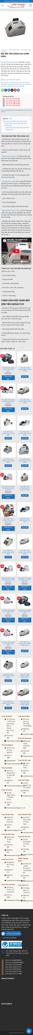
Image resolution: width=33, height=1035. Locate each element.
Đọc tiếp (24, 376)
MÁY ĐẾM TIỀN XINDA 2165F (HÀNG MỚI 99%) (24, 612)
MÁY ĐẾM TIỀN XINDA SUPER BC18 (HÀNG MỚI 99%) (8, 401)
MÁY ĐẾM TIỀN (14, 50)
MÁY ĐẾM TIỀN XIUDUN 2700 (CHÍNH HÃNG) (8, 461)
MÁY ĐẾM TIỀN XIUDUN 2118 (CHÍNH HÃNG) (8, 703)
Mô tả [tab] (3, 111)
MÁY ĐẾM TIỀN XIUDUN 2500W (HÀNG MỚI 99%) (25, 488)
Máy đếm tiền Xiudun (9, 181)
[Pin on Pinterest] (15, 90)
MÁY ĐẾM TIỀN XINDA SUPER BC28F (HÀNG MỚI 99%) (8, 579)
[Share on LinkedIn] (18, 90)
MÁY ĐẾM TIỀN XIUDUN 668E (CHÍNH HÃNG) (24, 401)
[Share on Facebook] (5, 90)
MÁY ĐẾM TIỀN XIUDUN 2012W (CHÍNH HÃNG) (24, 703)
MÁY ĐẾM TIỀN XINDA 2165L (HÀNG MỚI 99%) (8, 369)
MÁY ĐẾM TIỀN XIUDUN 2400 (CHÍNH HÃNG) (8, 552)
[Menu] (2, 5)
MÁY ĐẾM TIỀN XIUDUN (13, 79)
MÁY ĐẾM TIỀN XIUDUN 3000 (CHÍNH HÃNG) (24, 433)
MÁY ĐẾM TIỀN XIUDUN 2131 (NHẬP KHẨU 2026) (8, 520)
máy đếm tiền (7, 82)
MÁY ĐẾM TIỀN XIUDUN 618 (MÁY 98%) (24, 520)
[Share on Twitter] (8, 90)
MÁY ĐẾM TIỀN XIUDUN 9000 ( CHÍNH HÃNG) (24, 369)
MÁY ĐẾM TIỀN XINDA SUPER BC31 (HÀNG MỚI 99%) (24, 579)
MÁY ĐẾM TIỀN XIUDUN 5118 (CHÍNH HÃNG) (25, 552)
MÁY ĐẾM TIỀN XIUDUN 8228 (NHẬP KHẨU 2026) (25, 644)
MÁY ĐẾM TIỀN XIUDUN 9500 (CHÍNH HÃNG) (24, 461)
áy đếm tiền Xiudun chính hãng (13, 210)
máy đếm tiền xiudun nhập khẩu (16, 86)
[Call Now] (3, 934)
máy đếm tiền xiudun (16, 82)
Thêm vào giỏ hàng (8, 377)
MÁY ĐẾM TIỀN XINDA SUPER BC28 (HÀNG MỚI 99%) (8, 488)
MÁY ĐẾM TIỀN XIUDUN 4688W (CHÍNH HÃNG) (24, 676)
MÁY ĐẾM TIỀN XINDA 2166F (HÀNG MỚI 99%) (8, 612)
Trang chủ (4, 50)
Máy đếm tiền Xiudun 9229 (9, 62)
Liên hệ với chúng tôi (9, 938)
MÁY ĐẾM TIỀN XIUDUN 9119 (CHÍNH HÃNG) (8, 433)
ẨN (10, 118)
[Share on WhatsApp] (2, 90)
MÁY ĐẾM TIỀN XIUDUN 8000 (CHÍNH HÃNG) (8, 676)
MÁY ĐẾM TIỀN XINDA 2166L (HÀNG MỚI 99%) (8, 644)
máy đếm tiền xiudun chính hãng (16, 84)
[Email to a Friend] (12, 90)
